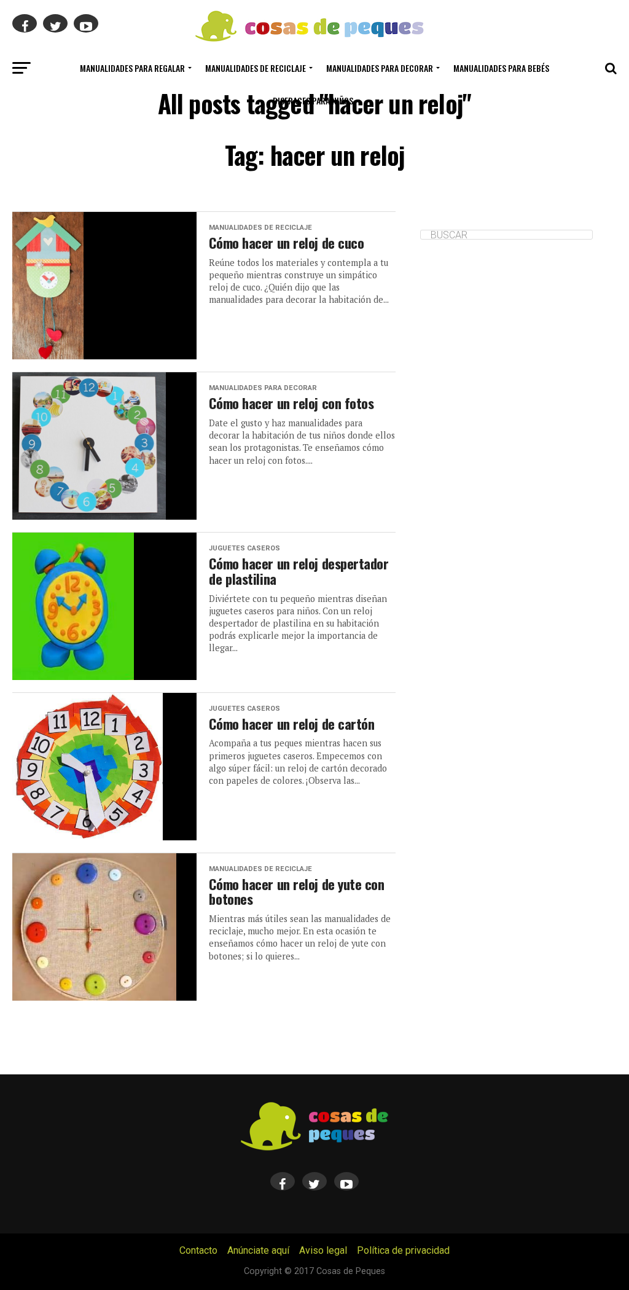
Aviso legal (323, 1250)
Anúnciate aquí (258, 1250)
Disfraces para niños (313, 100)
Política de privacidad (403, 1250)
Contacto (198, 1250)
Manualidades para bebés (501, 67)
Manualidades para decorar (379, 67)
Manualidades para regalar (132, 67)
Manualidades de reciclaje (255, 67)
